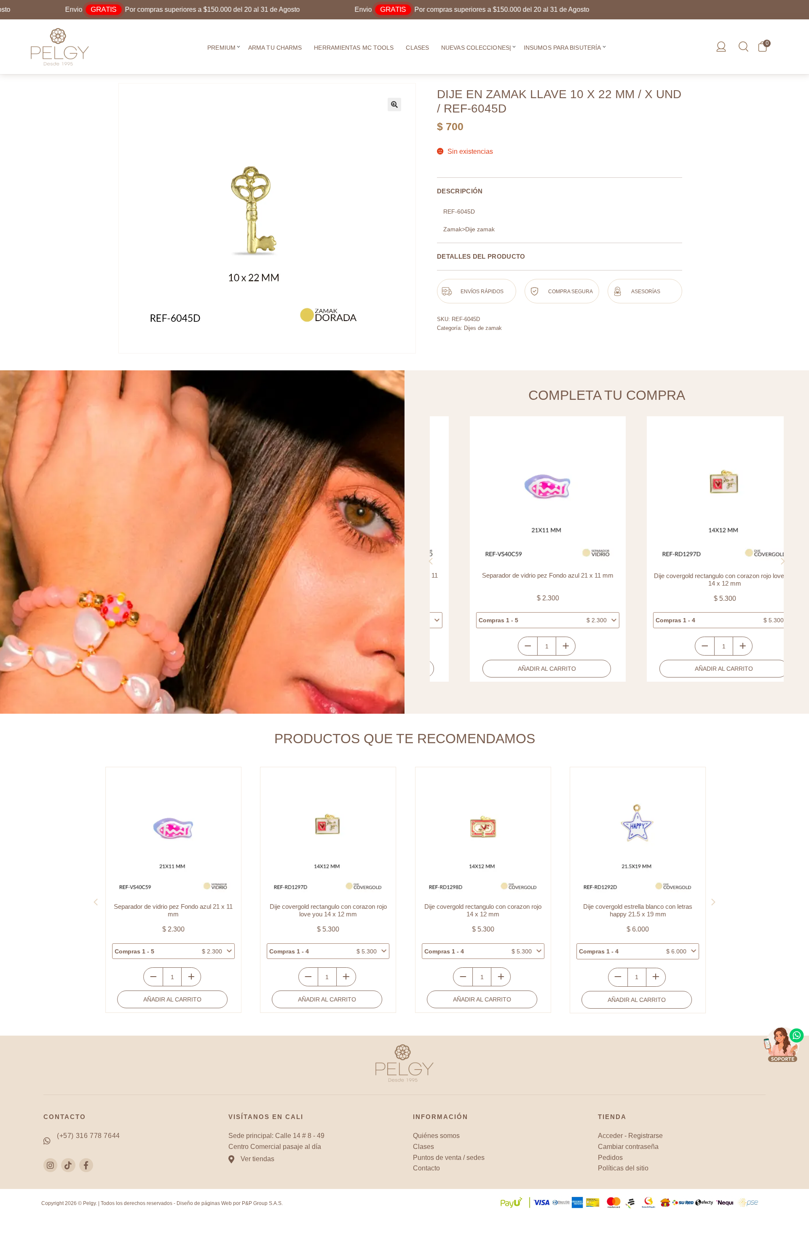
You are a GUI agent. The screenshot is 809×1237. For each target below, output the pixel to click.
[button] (239, 48)
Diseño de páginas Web (204, 1203)
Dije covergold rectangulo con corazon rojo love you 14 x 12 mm (695, 579)
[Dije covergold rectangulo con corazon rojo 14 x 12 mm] (482, 834)
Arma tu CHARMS (275, 47)
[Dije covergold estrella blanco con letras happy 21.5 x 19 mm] (637, 834)
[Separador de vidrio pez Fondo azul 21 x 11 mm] (518, 494)
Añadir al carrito (517, 668)
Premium (221, 47)
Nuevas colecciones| (476, 47)
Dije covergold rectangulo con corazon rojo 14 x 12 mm (482, 910)
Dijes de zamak (483, 328)
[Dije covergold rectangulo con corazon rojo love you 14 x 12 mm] (695, 494)
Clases (417, 47)
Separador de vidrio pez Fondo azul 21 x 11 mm (518, 575)
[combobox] (518, 620)
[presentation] (431, 561)
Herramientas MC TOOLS (354, 47)
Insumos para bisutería (562, 47)
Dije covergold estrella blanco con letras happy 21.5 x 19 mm (636, 910)
